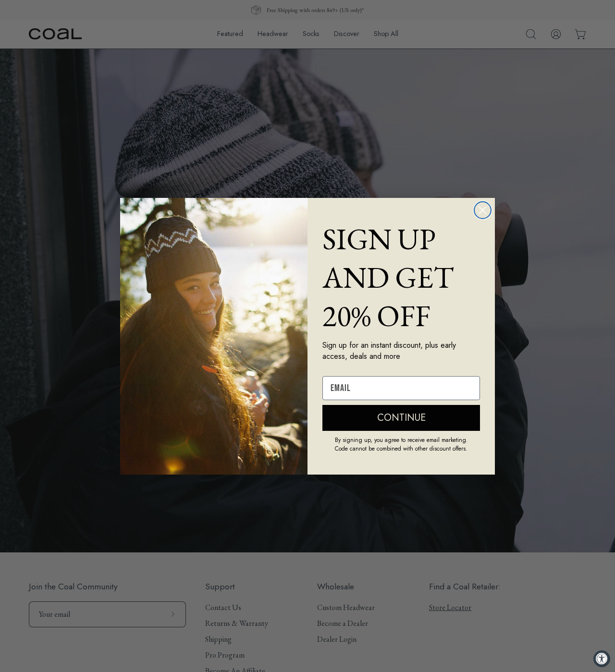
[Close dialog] (482, 210)
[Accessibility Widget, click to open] (601, 658)
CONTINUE (401, 418)
